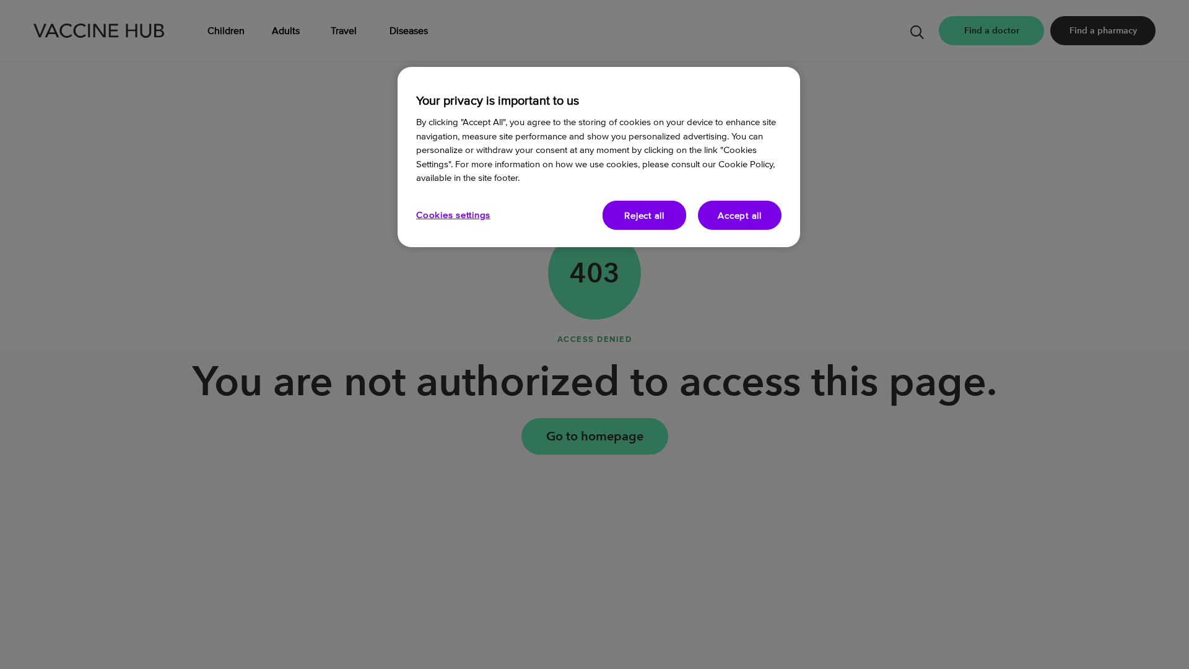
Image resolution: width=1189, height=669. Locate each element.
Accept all (740, 215)
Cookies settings (453, 214)
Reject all (644, 215)
